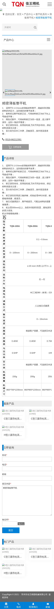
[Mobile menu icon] (50, 4)
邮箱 (48, 607)
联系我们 (33, 607)
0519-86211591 (13, 139)
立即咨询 (17, 147)
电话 (18, 607)
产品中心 (28, 14)
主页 (6, 607)
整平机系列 (41, 14)
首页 (19, 14)
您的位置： (11, 14)
